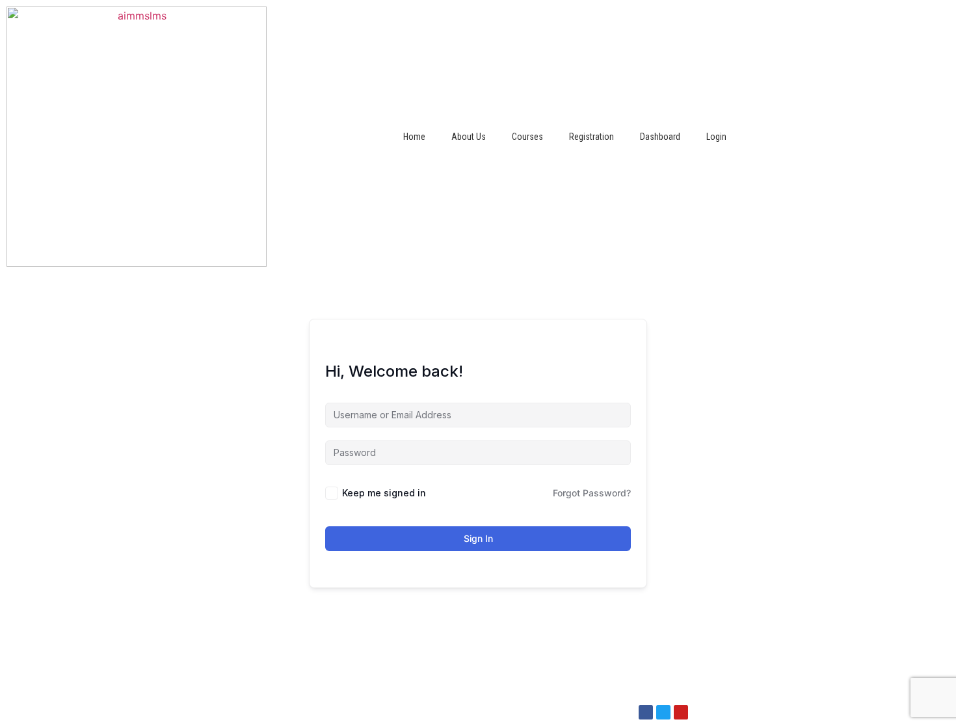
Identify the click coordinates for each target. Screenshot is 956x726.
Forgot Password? (592, 492)
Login (716, 136)
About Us (468, 136)
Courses (527, 136)
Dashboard (660, 136)
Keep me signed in (384, 492)
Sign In (478, 538)
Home (414, 136)
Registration (591, 136)
